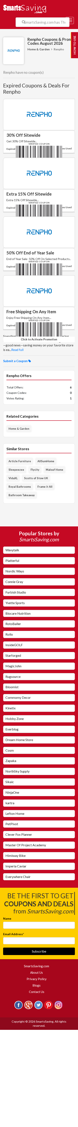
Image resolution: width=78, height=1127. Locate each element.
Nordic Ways (14, 571)
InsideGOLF (14, 645)
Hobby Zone (14, 719)
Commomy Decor (18, 697)
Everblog (12, 729)
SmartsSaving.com (38, 966)
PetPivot (11, 824)
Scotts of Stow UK (36, 478)
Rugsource (13, 676)
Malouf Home (54, 469)
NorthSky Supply (17, 771)
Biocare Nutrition (18, 613)
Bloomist (12, 687)
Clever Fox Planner (18, 834)
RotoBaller (13, 624)
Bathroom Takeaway (22, 495)
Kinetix (10, 708)
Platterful (12, 560)
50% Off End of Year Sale (30, 252)
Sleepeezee (16, 469)
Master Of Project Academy (25, 845)
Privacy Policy (37, 979)
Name (7, 918)
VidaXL (13, 478)
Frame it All (44, 486)
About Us (36, 972)
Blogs (36, 985)
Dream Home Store (19, 740)
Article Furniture (20, 461)
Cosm (9, 750)
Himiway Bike (15, 855)
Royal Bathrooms (20, 486)
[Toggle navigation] (70, 20)
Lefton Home (14, 813)
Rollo (9, 634)
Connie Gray (14, 582)
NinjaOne (12, 792)
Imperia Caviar (15, 866)
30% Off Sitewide (23, 135)
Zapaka (10, 761)
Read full (17, 350)
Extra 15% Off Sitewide (29, 193)
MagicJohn (13, 666)
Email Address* (13, 934)
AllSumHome (45, 461)
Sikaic (9, 782)
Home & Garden (38, 49)
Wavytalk (12, 550)
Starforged (13, 655)
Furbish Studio (15, 592)
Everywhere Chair (18, 877)
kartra (9, 803)
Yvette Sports (15, 603)
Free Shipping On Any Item (31, 311)
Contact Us (36, 992)
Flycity (35, 469)
